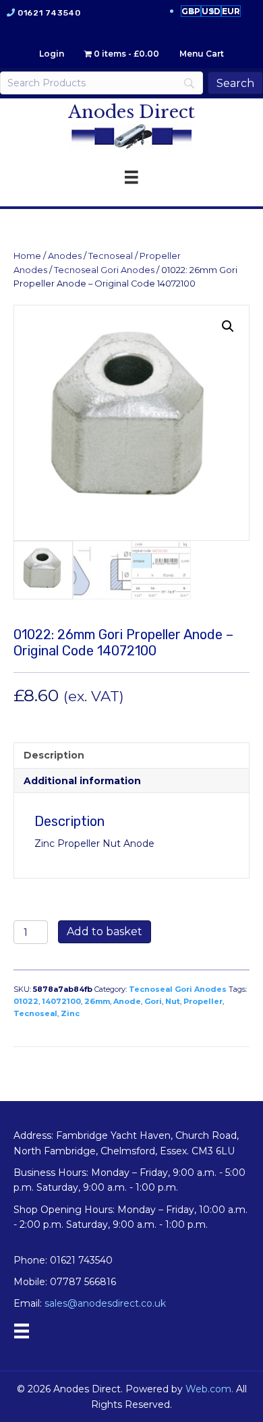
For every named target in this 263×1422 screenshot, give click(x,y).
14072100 (61, 1001)
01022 (25, 1001)
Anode (127, 1001)
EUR (231, 11)
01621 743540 (49, 13)
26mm (97, 1001)
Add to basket (104, 931)
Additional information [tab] (82, 781)
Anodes (65, 256)
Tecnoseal (110, 256)
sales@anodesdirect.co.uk (105, 1303)
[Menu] (21, 1331)
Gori (153, 1001)
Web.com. (209, 1389)
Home (27, 256)
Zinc (70, 1013)
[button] (228, 326)
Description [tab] (54, 755)
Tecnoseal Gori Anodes (104, 270)
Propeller (203, 1001)
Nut (172, 1001)
